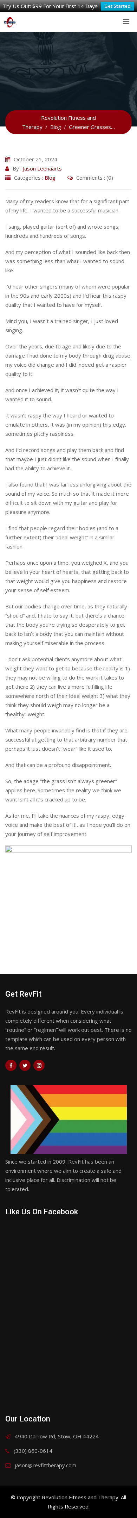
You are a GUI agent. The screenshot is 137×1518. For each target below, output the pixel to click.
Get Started (117, 6)
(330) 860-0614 (33, 1450)
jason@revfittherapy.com (45, 1465)
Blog (50, 177)
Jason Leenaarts (42, 168)
